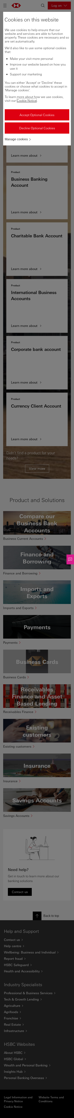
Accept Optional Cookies (37, 115)
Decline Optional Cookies (37, 128)
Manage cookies (16, 139)
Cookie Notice (27, 100)
